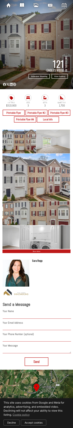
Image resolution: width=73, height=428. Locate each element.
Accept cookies (34, 422)
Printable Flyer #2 (36, 112)
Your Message (10, 345)
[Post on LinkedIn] (11, 84)
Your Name (8, 311)
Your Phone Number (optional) (18, 334)
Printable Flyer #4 (25, 119)
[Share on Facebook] (4, 84)
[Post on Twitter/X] (8, 84)
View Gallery (59, 76)
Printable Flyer (13, 112)
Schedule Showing (39, 76)
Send (36, 362)
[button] (36, 392)
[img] (8, 5)
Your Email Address (13, 323)
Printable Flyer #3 (59, 112)
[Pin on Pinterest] (14, 84)
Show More (36, 251)
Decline (11, 422)
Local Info (48, 119)
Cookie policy (21, 414)
